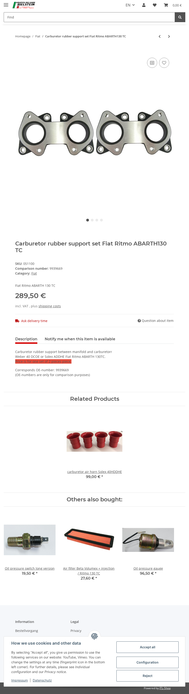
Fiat (34, 273)
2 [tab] (92, 220)
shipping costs (49, 306)
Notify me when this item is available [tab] (80, 339)
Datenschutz (42, 680)
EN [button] (128, 5)
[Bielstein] (24, 5)
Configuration (147, 662)
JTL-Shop (165, 688)
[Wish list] (154, 5)
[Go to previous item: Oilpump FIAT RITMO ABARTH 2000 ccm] (159, 36)
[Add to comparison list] (152, 63)
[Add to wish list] (164, 63)
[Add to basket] (19, 49)
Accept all (147, 647)
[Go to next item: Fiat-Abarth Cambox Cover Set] (169, 36)
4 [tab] (101, 220)
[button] (144, 5)
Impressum (19, 680)
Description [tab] (26, 339)
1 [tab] (87, 220)
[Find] (180, 17)
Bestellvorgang (26, 630)
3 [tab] (96, 220)
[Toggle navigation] (6, 3)
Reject (147, 676)
